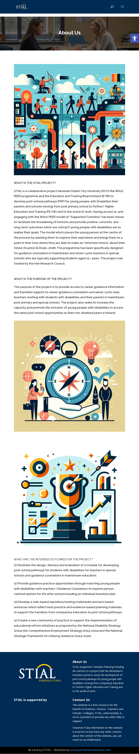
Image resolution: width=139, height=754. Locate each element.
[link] (134, 38)
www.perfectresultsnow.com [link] (90, 750)
